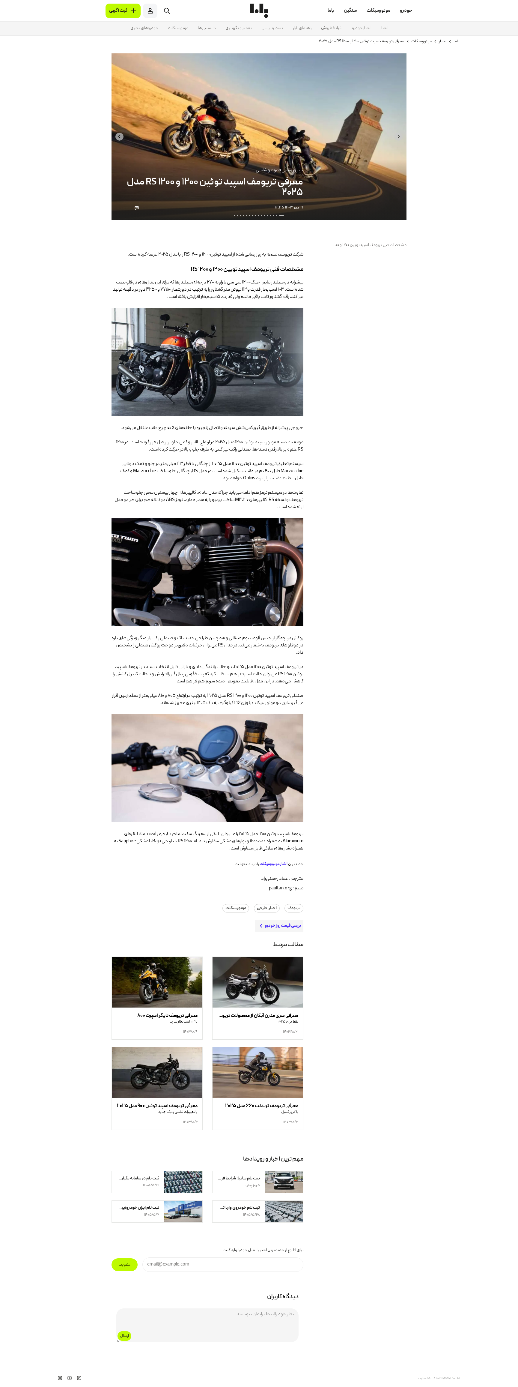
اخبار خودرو (361, 28)
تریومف (293, 908)
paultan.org (280, 888)
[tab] (281, 215)
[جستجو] (167, 11)
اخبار (384, 28)
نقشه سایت (424, 1379)
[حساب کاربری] (150, 11)
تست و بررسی (272, 28)
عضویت (124, 1265)
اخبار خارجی (267, 908)
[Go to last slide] (398, 137)
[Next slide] (119, 137)
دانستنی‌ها (207, 28)
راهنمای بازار (302, 28)
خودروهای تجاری (144, 28)
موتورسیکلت (178, 28)
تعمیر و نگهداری (238, 28)
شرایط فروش (331, 28)
